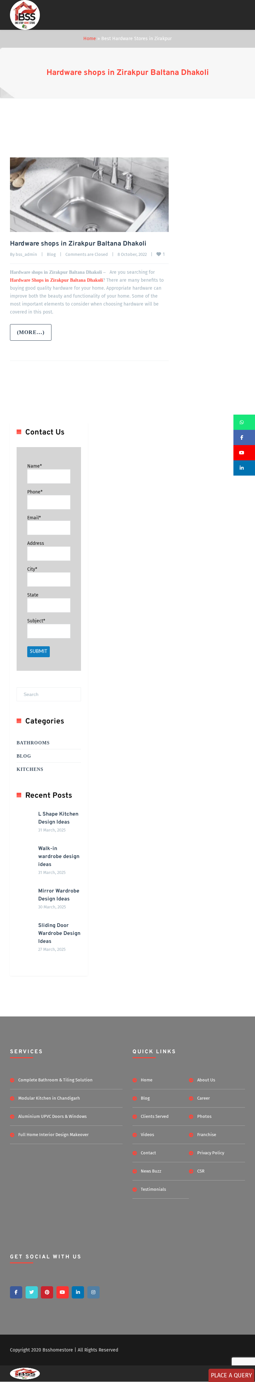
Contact (148, 1152)
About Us (206, 1079)
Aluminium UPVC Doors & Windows (52, 1116)
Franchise (206, 1134)
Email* (34, 517)
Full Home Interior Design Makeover (53, 1134)
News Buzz (151, 1171)
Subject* (36, 621)
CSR (201, 1171)
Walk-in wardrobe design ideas (58, 856)
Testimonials (153, 1189)
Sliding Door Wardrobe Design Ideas (59, 933)
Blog (51, 254)
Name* (34, 466)
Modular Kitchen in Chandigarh (49, 1098)
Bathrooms (33, 742)
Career (203, 1098)
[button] (244, 422)
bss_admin (26, 254)
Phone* (34, 492)
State (33, 595)
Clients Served (155, 1116)
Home (89, 38)
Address (35, 543)
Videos (147, 1134)
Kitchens (30, 769)
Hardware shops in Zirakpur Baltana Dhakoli (127, 73)
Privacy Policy (210, 1152)
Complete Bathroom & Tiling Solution (55, 1079)
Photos (204, 1116)
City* (32, 569)
